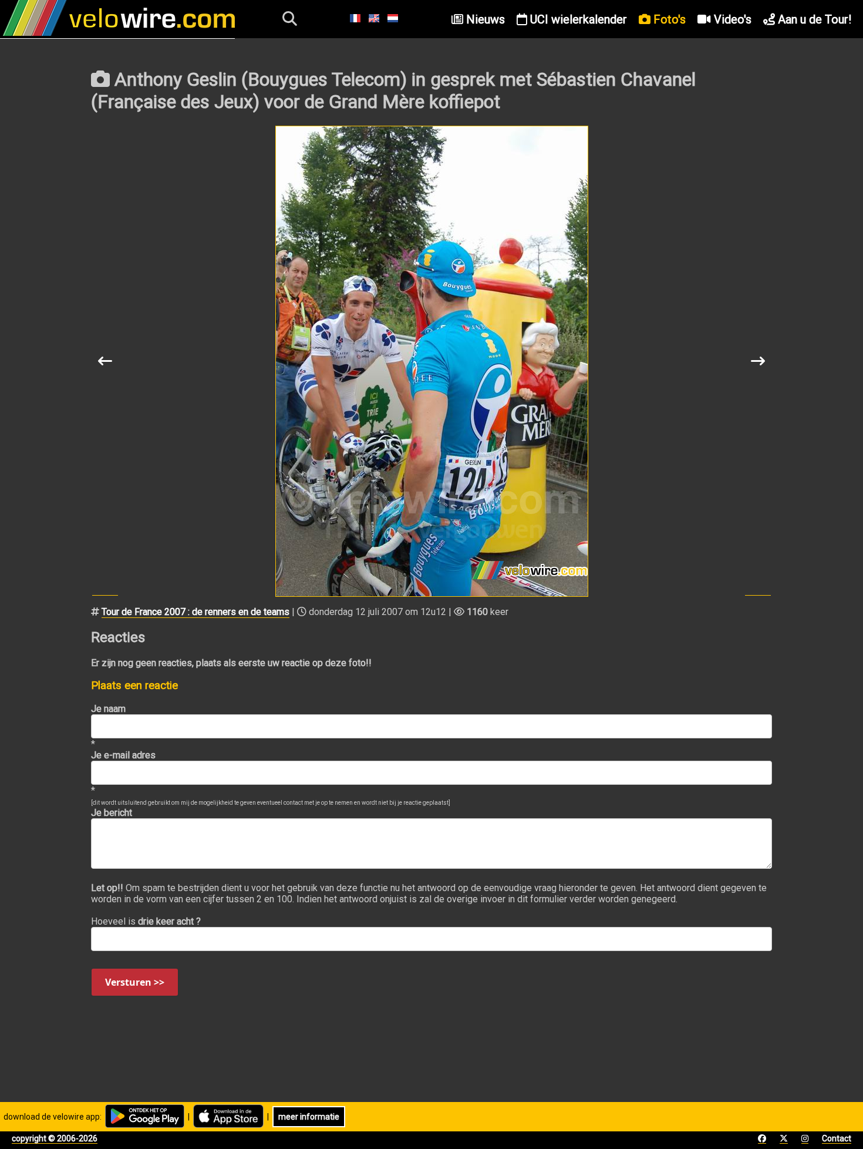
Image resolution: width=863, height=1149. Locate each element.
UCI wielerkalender (577, 19)
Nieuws (484, 19)
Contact (836, 1138)
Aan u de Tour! (813, 19)
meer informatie (308, 1116)
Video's (731, 19)
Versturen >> (134, 982)
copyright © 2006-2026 (54, 1138)
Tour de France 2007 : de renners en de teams (195, 611)
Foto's (668, 19)
